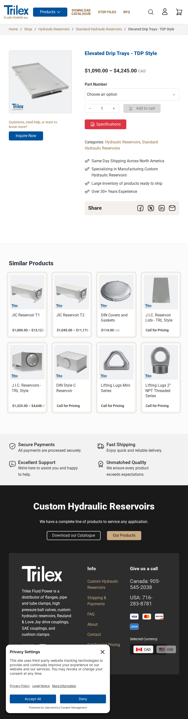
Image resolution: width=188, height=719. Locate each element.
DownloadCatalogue (81, 12)
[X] (151, 208)
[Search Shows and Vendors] (150, 12)
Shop (28, 29)
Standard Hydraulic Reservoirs (99, 29)
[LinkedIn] (161, 208)
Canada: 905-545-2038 (145, 584)
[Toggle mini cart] (179, 12)
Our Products (124, 535)
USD (170, 649)
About (92, 624)
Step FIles (107, 12)
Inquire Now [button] (26, 135)
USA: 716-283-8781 (141, 601)
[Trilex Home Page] (16, 12)
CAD (147, 649)
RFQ (126, 12)
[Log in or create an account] (165, 11)
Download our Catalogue (73, 535)
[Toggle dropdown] (58, 12)
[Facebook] (140, 208)
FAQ (90, 614)
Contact (94, 634)
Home (13, 29)
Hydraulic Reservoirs (54, 29)
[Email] (172, 208)
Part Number (96, 84)
